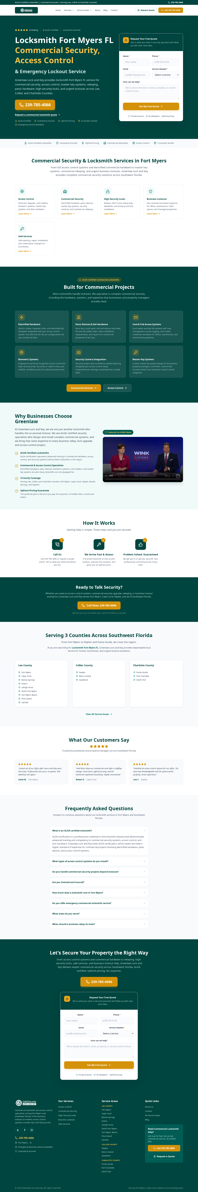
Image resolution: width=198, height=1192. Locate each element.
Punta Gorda (105, 642)
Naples (85, 481)
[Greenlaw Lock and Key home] (26, 10)
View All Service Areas (97, 714)
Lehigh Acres (27, 687)
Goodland (83, 680)
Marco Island (85, 676)
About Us (149, 1106)
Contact (114, 10)
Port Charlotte (142, 676)
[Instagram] (31, 1130)
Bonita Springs (28, 680)
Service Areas (83, 10)
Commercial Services (82, 387)
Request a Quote (166, 1156)
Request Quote (147, 10)
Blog (105, 10)
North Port (141, 680)
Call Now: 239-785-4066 (101, 605)
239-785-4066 (177, 2)
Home (58, 10)
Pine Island (27, 698)
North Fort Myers (29, 691)
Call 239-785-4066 (172, 10)
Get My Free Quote (149, 106)
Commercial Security (67, 1111)
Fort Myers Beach (29, 695)
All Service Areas (152, 1115)
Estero (24, 683)
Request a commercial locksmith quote (36, 114)
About (97, 10)
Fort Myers (153, 160)
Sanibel (25, 702)
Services (67, 10)
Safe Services (64, 1124)
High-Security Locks (67, 1115)
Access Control (115, 387)
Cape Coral (76, 481)
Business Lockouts (66, 1119)
